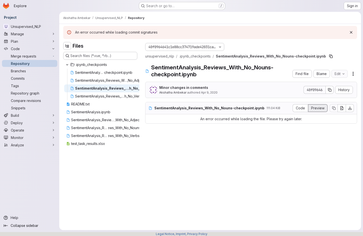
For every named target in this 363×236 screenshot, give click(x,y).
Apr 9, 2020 (209, 92)
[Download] (350, 108)
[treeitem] (100, 65)
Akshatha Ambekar (172, 92)
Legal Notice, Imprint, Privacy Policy (181, 234)
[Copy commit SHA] (330, 90)
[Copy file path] (331, 56)
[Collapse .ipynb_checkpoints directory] (67, 65)
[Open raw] (342, 108)
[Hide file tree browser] (67, 46)
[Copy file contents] (334, 108)
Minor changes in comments (183, 87)
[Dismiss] (351, 32)
